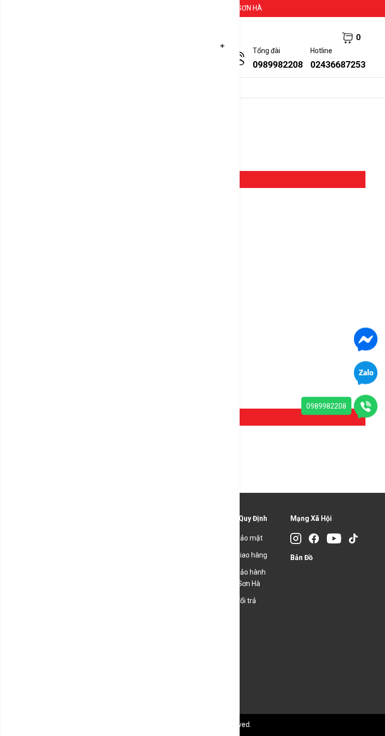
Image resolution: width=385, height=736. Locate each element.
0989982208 (326, 406)
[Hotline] (365, 406)
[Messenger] (365, 339)
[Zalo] (365, 373)
